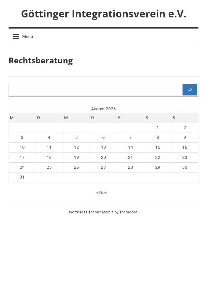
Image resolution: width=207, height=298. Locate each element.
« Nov (101, 192)
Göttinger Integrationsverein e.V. (103, 13)
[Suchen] (190, 89)
